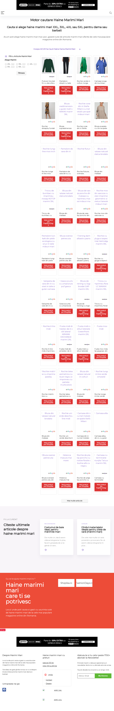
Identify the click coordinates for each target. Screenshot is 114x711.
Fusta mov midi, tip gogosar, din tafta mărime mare (101, 352)
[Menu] (2, 13)
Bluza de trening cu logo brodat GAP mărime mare (83, 307)
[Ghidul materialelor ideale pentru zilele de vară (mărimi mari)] (93, 537)
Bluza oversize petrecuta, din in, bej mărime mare (48, 481)
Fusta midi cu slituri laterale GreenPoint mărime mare (83, 352)
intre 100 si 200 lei (50, 666)
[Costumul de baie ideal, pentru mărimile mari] (56, 537)
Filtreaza (21, 73)
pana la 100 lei (48, 663)
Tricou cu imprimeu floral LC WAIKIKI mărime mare (101, 307)
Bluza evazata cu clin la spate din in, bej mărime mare (101, 129)
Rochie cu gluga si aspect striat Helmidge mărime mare (101, 261)
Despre (49, 684)
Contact (49, 680)
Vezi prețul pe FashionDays (48, 90)
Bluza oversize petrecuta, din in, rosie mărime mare (65, 261)
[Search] (110, 13)
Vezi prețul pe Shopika (83, 89)
